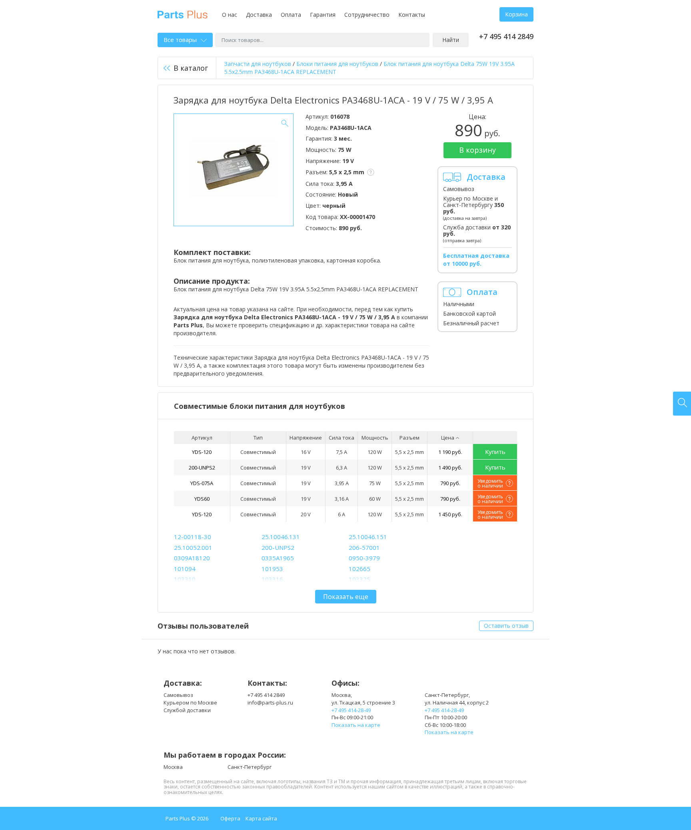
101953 (272, 569)
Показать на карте (356, 724)
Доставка (259, 14)
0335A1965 (278, 558)
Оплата (291, 14)
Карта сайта (261, 818)
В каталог (191, 68)
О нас (229, 14)
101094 (185, 569)
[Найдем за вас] (682, 404)
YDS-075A (201, 483)
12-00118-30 (192, 537)
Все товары (180, 40)
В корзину (477, 150)
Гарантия (323, 14)
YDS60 (202, 498)
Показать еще (345, 596)
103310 (185, 579)
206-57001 (364, 547)
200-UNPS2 (202, 467)
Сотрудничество (366, 14)
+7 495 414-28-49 (351, 710)
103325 (359, 579)
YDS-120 (202, 452)
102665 (359, 569)
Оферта (230, 818)
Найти (450, 40)
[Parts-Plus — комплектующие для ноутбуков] (183, 14)
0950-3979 (364, 558)
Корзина (516, 14)
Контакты (411, 14)
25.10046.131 (281, 537)
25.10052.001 (193, 547)
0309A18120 (192, 558)
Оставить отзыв (506, 625)
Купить (495, 452)
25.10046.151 (368, 537)
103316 (272, 579)
